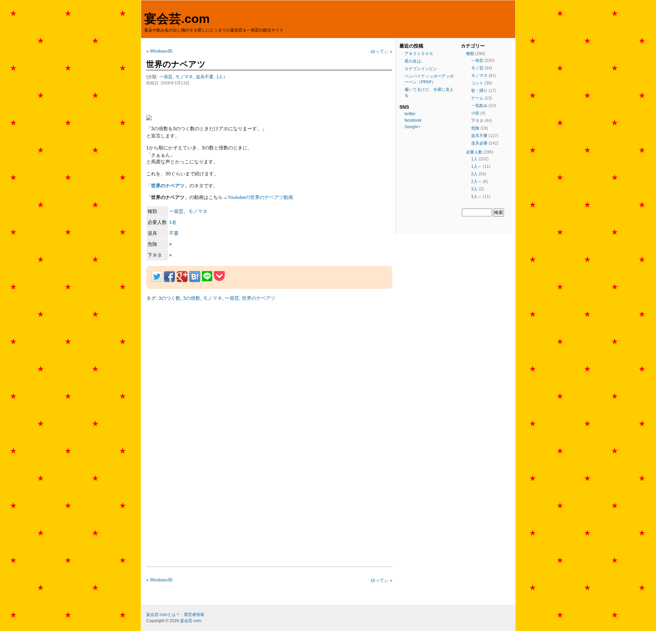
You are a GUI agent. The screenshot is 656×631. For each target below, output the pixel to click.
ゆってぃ (379, 51)
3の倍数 (191, 298)
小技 (475, 113)
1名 (173, 222)
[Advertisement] (226, 100)
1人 (219, 76)
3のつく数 (169, 298)
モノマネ (184, 76)
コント (477, 83)
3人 (474, 189)
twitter (410, 113)
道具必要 (479, 143)
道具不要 (205, 76)
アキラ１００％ (419, 53)
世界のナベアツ (176, 64)
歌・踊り (479, 90)
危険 (475, 128)
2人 (474, 174)
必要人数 (474, 152)
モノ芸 (477, 68)
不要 (174, 233)
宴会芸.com (177, 19)
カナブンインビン (421, 68)
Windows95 (161, 51)
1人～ (476, 166)
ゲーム (477, 98)
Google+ (413, 126)
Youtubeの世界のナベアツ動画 (260, 197)
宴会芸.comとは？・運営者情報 (175, 614)
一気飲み (479, 105)
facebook (413, 120)
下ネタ (477, 120)
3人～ (476, 196)
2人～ (476, 181)
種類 (470, 53)
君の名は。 (415, 61)
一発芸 (166, 76)
